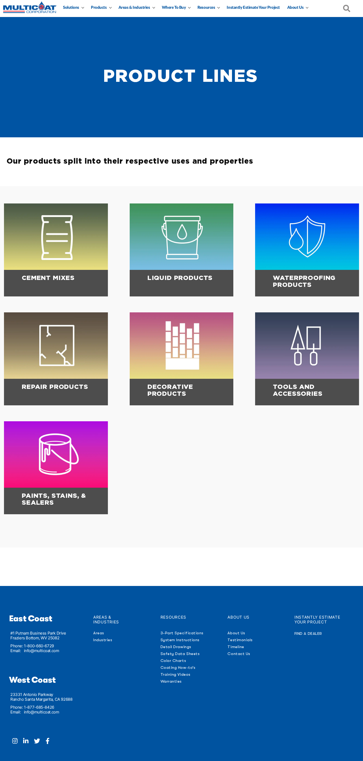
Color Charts (173, 660)
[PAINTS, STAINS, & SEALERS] (56, 454)
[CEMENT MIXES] (56, 236)
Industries (102, 639)
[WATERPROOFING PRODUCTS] (307, 236)
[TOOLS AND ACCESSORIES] (307, 345)
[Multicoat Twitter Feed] (40, 741)
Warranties (171, 681)
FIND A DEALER (308, 633)
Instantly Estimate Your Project (253, 8)
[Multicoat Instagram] (17, 741)
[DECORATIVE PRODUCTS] (182, 345)
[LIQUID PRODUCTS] (182, 236)
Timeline (235, 646)
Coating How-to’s (178, 667)
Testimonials (239, 639)
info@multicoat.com (41, 650)
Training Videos (176, 674)
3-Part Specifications (182, 633)
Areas (98, 633)
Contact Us (238, 653)
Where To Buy (174, 8)
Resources (206, 8)
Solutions (71, 8)
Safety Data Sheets (180, 653)
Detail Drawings (176, 646)
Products (99, 8)
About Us (295, 8)
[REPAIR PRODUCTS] (56, 345)
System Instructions (180, 639)
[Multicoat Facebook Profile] (50, 741)
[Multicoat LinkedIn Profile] (28, 741)
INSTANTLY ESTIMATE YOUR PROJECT (317, 619)
